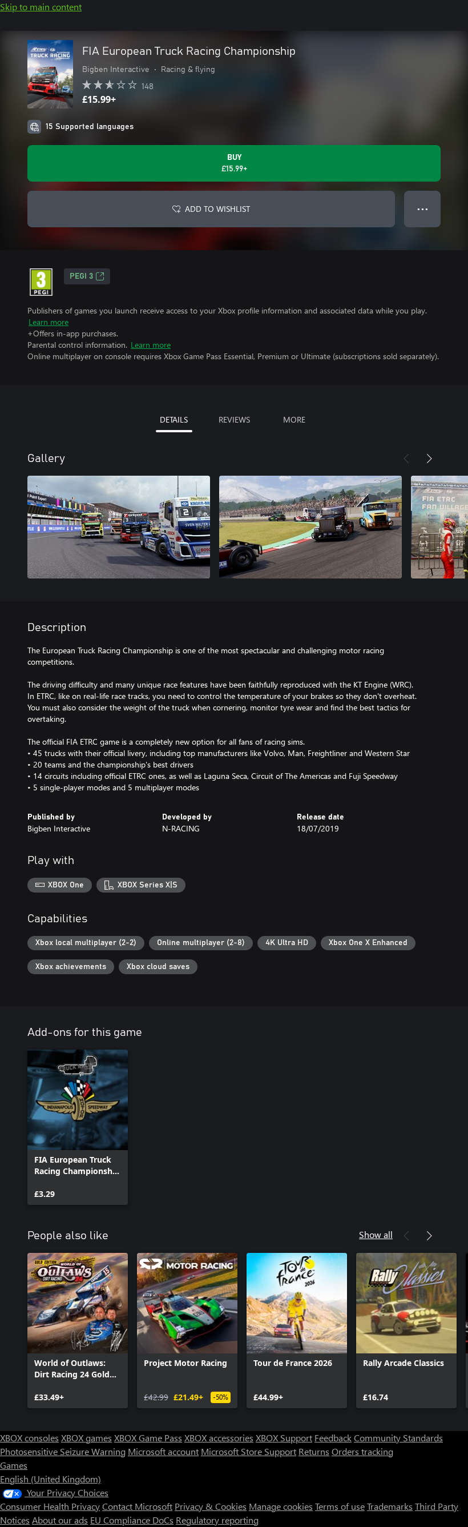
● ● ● (422, 209)
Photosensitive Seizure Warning (63, 1451)
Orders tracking (362, 1451)
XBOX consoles (29, 1438)
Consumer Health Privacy (50, 1506)
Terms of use (340, 1506)
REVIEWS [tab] (234, 419)
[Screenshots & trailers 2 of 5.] (310, 527)
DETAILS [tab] (174, 419)
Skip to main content (41, 7)
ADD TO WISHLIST (217, 208)
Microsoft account (163, 1451)
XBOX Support (284, 1438)
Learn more (48, 321)
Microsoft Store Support (248, 1451)
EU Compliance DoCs (132, 1520)
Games (13, 1465)
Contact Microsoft (137, 1506)
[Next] (429, 459)
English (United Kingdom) (50, 1479)
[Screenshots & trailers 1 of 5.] (118, 527)
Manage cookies (281, 1506)
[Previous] (406, 459)
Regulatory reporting (217, 1520)
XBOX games (86, 1438)
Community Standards (398, 1438)
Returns (313, 1451)
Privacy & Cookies (211, 1506)
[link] (77, 1127)
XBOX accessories (218, 1438)
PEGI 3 (81, 276)
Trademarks (390, 1506)
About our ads (60, 1520)
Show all (376, 1234)
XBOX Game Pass (148, 1438)
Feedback (333, 1438)
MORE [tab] (294, 419)
